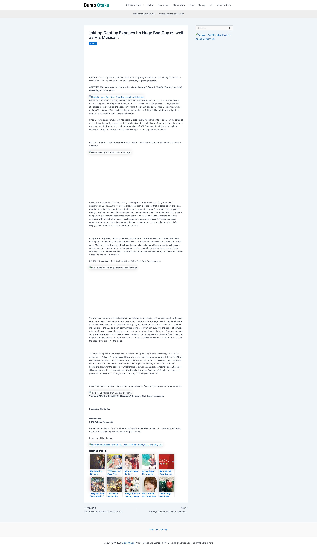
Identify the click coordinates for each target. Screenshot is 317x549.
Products (153, 529)
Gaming (202, 5)
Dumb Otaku (128, 543)
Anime (191, 5)
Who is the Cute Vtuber (144, 13)
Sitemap (164, 529)
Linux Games (163, 5)
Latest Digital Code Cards (171, 13)
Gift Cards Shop (133, 5)
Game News (179, 5)
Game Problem (224, 5)
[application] (142, 5)
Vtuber (150, 5)
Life (211, 5)
